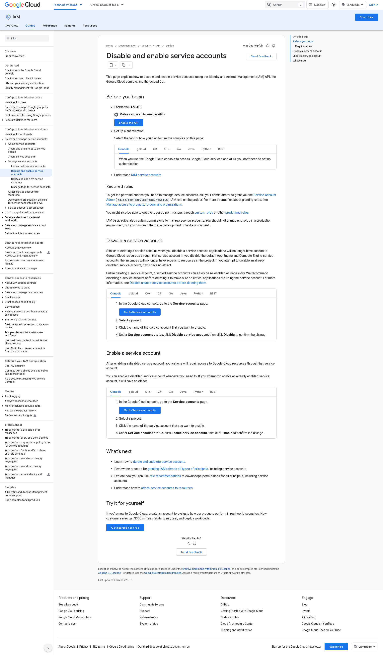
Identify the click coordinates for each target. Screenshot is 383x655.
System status (149, 623)
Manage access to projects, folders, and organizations (144, 204)
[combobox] (285, 4)
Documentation (127, 45)
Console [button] (123, 149)
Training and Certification (236, 630)
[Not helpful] (274, 46)
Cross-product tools (104, 5)
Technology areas (65, 5)
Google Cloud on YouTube (318, 623)
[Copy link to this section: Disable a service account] (166, 241)
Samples (70, 25)
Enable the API (128, 123)
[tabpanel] (195, 161)
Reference (49, 25)
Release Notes (149, 617)
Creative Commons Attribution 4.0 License (206, 568)
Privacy (84, 646)
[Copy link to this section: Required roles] (137, 186)
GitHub (225, 604)
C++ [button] (167, 149)
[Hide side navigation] (48, 648)
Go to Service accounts (140, 312)
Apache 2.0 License (109, 572)
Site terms (99, 646)
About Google (67, 646)
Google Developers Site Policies (162, 572)
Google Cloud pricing (71, 610)
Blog (304, 604)
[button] (26, 120)
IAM (16, 17)
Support (145, 610)
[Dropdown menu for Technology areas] (82, 5)
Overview (11, 25)
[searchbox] (27, 38)
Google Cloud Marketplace (74, 617)
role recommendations (165, 476)
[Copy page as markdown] (123, 65)
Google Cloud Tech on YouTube (321, 630)
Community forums (152, 604)
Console (319, 5)
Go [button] (179, 149)
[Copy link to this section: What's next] (136, 451)
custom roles (204, 212)
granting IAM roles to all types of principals (178, 469)
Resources (90, 25)
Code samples (230, 617)
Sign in (373, 4)
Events (306, 610)
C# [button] (155, 149)
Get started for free (125, 527)
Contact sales (67, 623)
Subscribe (336, 646)
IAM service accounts (146, 175)
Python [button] (206, 149)
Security (146, 45)
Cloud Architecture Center (237, 623)
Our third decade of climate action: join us (164, 646)
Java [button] (191, 149)
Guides (30, 25)
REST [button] (221, 149)
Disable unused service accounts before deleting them (168, 283)
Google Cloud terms (121, 646)
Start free (366, 17)
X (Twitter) (308, 617)
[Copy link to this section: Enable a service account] (165, 353)
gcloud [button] (141, 149)
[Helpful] (268, 46)
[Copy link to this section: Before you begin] (148, 97)
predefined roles (237, 212)
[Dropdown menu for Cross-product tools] (123, 5)
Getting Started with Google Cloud (242, 610)
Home (109, 45)
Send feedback (261, 56)
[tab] (124, 149)
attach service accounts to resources (167, 488)
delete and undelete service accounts (159, 462)
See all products (68, 604)
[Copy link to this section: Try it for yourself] (149, 503)
